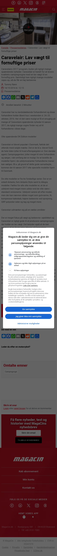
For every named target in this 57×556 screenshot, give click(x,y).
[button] (28, 270)
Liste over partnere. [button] (30, 285)
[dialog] (28, 278)
